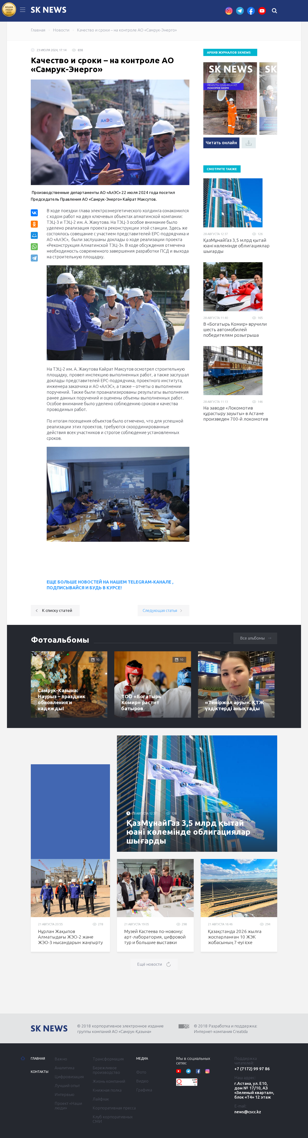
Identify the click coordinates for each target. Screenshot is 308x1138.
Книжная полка (107, 1090)
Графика (144, 1090)
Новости (61, 30)
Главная (38, 30)
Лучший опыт (67, 1085)
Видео (142, 1081)
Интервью (64, 1094)
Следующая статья (160, 610)
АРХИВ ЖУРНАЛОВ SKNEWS (229, 52)
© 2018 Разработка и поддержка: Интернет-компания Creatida (225, 1029)
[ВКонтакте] (34, 212)
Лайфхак (101, 1099)
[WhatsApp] (34, 246)
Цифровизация (69, 1076)
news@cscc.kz (247, 1111)
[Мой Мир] (34, 235)
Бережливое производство (106, 1070)
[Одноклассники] (34, 224)
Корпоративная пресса (114, 1108)
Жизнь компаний (109, 1081)
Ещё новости (149, 964)
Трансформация (108, 1059)
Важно (61, 1059)
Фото (141, 1072)
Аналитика (64, 1067)
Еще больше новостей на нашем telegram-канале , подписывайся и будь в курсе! (110, 584)
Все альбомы (252, 638)
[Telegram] (35, 258)
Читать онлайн (221, 142)
